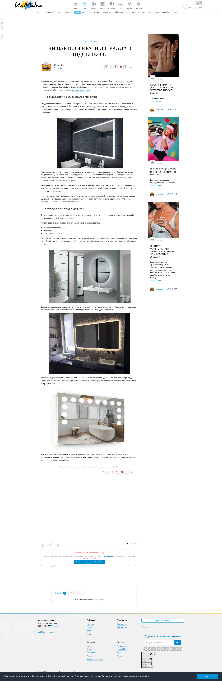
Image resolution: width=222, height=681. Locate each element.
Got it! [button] (207, 676)
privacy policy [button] (142, 676)
